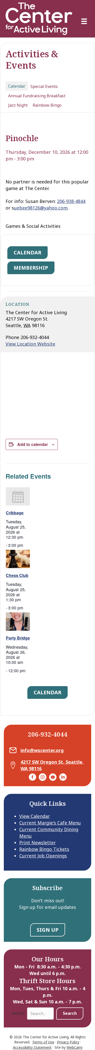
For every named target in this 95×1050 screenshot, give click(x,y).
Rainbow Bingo (47, 105)
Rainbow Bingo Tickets (44, 849)
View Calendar (34, 816)
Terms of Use (43, 1042)
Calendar (16, 86)
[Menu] (84, 21)
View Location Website (30, 344)
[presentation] (18, 496)
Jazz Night (18, 105)
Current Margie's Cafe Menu (50, 823)
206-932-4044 (47, 734)
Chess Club (17, 575)
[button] (69, 1013)
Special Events (44, 86)
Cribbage (15, 513)
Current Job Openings (43, 856)
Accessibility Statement (32, 1047)
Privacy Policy (68, 1042)
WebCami (74, 1047)
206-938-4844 (71, 201)
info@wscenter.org (42, 750)
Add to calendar (32, 444)
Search (18, 1013)
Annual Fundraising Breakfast (36, 96)
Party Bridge (18, 638)
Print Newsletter (37, 842)
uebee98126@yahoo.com (41, 208)
